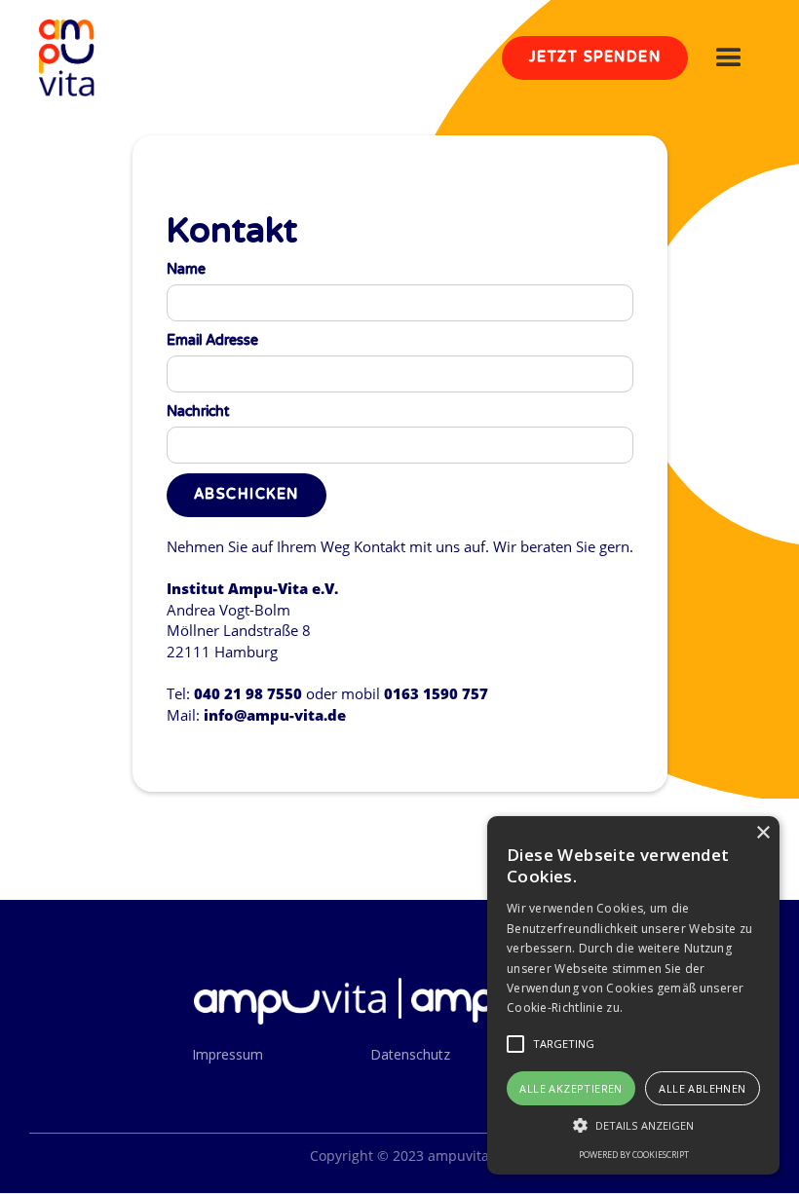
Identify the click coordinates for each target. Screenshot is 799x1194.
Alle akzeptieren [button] (570, 1088)
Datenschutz (410, 1054)
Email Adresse (212, 340)
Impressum (227, 1054)
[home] (67, 57)
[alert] (633, 995)
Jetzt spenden (595, 57)
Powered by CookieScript (634, 1154)
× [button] (762, 833)
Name (186, 269)
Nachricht (198, 411)
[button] (729, 58)
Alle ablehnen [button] (702, 1088)
